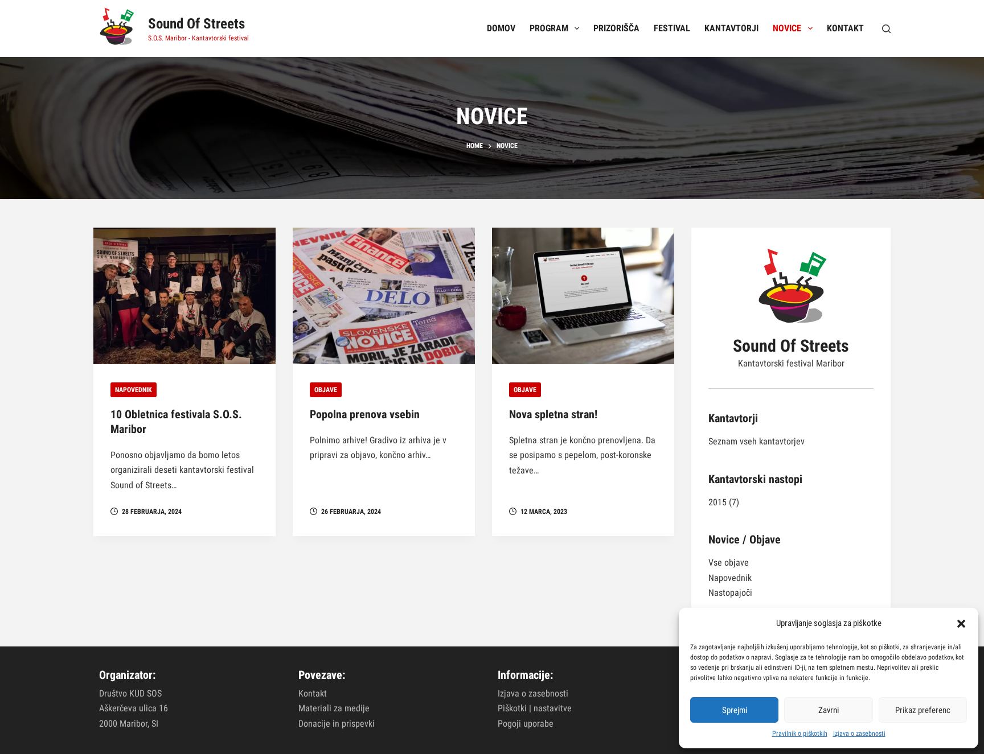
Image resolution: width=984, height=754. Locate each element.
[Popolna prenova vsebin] (384, 296)
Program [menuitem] (549, 28)
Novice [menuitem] (787, 28)
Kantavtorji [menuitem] (731, 28)
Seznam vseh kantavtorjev (756, 441)
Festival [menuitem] (672, 28)
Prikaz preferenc (922, 710)
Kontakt (312, 693)
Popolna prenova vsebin (365, 414)
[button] (961, 623)
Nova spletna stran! (553, 414)
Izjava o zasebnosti (859, 733)
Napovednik (133, 390)
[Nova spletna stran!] (583, 296)
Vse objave (728, 562)
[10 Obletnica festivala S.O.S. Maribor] (184, 296)
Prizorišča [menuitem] (616, 28)
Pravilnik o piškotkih (799, 733)
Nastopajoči (730, 592)
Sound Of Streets (196, 23)
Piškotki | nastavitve (535, 708)
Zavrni (828, 710)
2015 (717, 502)
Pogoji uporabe (526, 723)
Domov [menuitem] (501, 28)
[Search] (886, 28)
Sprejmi (734, 710)
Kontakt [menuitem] (845, 28)
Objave (325, 390)
